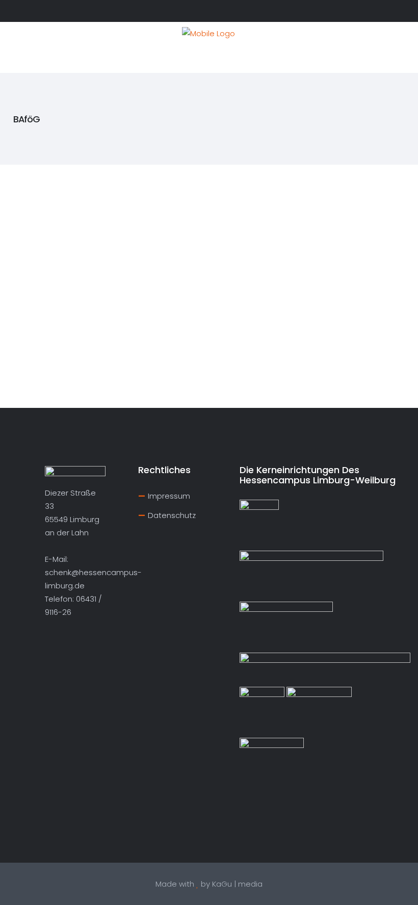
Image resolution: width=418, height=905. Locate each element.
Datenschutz (172, 515)
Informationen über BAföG (63, 211)
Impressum (169, 495)
